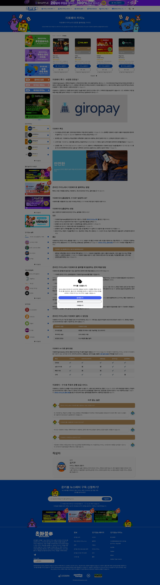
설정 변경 (80, 301)
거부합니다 (80, 305)
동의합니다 (80, 298)
